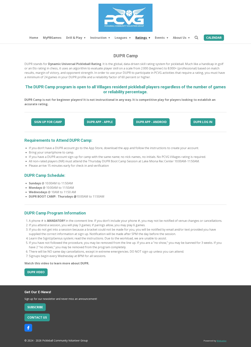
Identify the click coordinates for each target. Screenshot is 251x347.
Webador (222, 340)
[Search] (196, 37)
